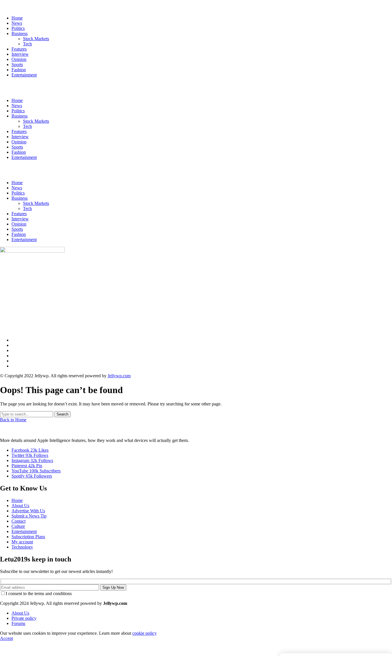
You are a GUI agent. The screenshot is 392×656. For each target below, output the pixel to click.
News (16, 187)
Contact (18, 521)
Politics (18, 193)
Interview (20, 218)
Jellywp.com (119, 375)
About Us (20, 505)
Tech (27, 208)
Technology (22, 547)
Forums (18, 623)
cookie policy (144, 633)
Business (19, 198)
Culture (18, 526)
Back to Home (13, 419)
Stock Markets (36, 203)
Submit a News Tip (28, 515)
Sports (17, 229)
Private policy (23, 618)
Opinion (18, 224)
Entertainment (24, 239)
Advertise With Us (28, 510)
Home (17, 182)
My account (22, 541)
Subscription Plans (28, 536)
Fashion (18, 234)
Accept (6, 638)
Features (19, 213)
